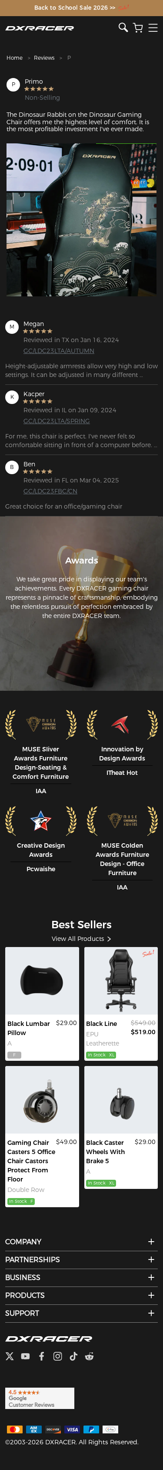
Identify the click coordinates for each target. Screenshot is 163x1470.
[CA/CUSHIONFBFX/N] (42, 981)
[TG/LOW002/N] (121, 1100)
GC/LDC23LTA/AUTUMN (57, 351)
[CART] (138, 28)
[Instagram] (61, 1357)
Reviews (44, 57)
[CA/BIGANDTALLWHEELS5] (42, 1100)
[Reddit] (93, 1357)
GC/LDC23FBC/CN (50, 491)
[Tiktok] (77, 1357)
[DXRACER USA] (62, 28)
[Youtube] (29, 1357)
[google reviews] (39, 1398)
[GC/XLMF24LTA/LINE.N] (121, 981)
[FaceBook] (45, 1357)
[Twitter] (13, 1357)
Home (15, 57)
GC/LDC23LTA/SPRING (56, 421)
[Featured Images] (81, 219)
